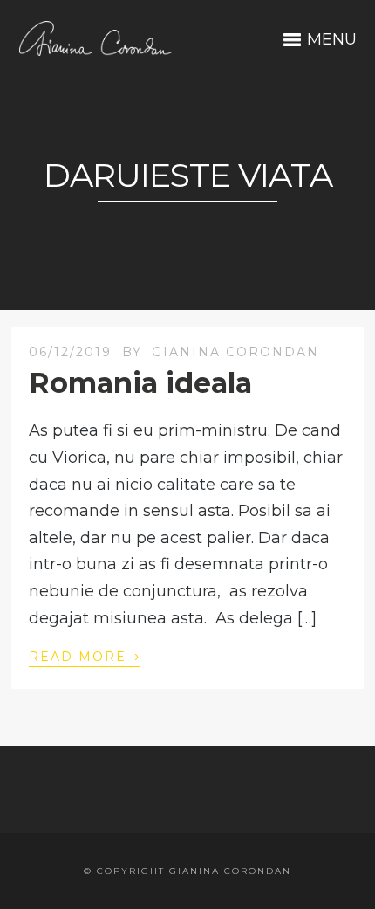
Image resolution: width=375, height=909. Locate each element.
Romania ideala (140, 383)
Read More (84, 655)
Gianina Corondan (235, 352)
